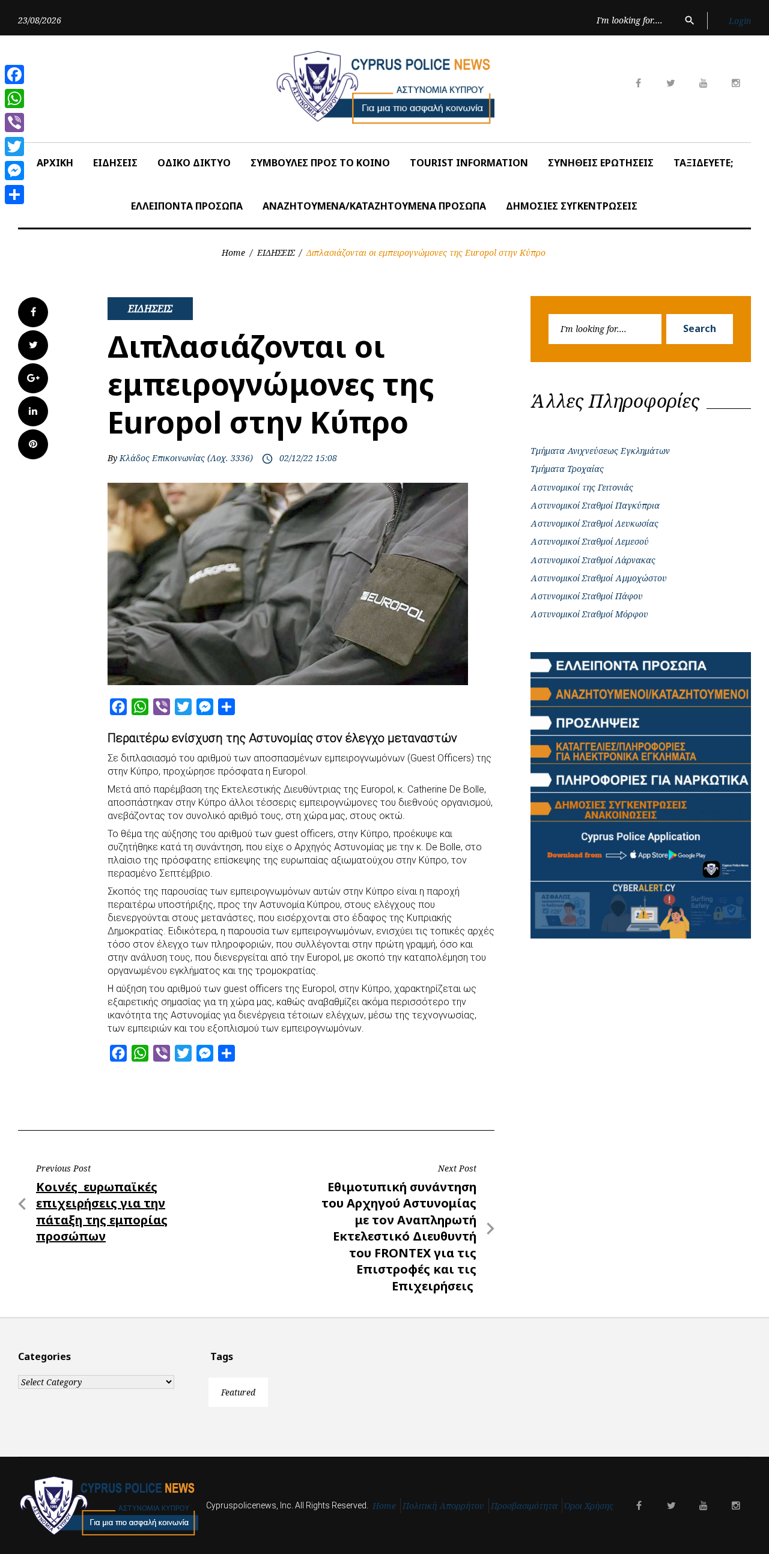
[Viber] (14, 122)
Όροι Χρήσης (588, 1505)
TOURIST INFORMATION (469, 162)
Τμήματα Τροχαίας (567, 468)
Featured (238, 1392)
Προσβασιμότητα (524, 1505)
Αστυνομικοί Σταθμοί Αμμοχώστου (598, 578)
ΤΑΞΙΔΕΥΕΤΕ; (703, 162)
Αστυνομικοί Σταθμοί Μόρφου (589, 614)
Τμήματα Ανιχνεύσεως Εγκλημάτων (600, 450)
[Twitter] (14, 147)
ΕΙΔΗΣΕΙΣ (115, 162)
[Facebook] (14, 74)
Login (740, 20)
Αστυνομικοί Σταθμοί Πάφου (586, 596)
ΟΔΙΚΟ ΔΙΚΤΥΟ (194, 162)
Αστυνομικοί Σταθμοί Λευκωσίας (594, 523)
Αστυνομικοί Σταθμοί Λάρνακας (592, 560)
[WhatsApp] (14, 98)
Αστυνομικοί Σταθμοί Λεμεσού (589, 541)
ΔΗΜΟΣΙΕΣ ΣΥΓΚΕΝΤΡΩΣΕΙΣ (571, 206)
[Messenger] (14, 171)
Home (233, 252)
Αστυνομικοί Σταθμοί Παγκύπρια (595, 505)
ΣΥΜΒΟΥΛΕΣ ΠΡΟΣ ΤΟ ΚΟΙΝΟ (320, 162)
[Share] (14, 195)
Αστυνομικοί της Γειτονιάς (581, 487)
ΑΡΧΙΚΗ (55, 162)
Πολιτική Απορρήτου (443, 1505)
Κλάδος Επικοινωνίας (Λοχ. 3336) (186, 458)
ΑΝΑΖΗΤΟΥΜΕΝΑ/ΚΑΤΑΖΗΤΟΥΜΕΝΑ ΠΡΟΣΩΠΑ (374, 206)
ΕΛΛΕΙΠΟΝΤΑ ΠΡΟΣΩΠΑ (187, 206)
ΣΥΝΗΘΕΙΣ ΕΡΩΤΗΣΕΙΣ (601, 162)
